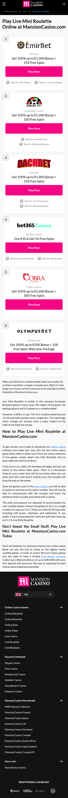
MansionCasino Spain (16, 717)
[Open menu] (4, 4)
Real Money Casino (15, 767)
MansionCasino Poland (17, 712)
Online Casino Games (17, 607)
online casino (58, 446)
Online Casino (10, 11)
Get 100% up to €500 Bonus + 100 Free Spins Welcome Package (34, 347)
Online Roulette (13, 619)
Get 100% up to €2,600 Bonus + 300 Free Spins (34, 293)
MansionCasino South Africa (20, 740)
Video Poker (11, 630)
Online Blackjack (14, 613)
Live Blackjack (12, 647)
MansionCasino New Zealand (21, 746)
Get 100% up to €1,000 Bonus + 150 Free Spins (34, 60)
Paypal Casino (12, 662)
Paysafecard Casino (15, 685)
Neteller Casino (13, 679)
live (25, 11)
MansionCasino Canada (18, 735)
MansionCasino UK (15, 723)
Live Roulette (12, 641)
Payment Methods (15, 656)
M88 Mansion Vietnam (17, 706)
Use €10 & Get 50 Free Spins (34, 239)
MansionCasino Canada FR (19, 752)
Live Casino (40, 486)
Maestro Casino (13, 691)
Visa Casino (11, 668)
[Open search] (64, 4)
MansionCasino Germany (19, 729)
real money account (53, 556)
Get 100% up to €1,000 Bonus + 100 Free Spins (34, 117)
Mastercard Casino (15, 674)
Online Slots (11, 624)
